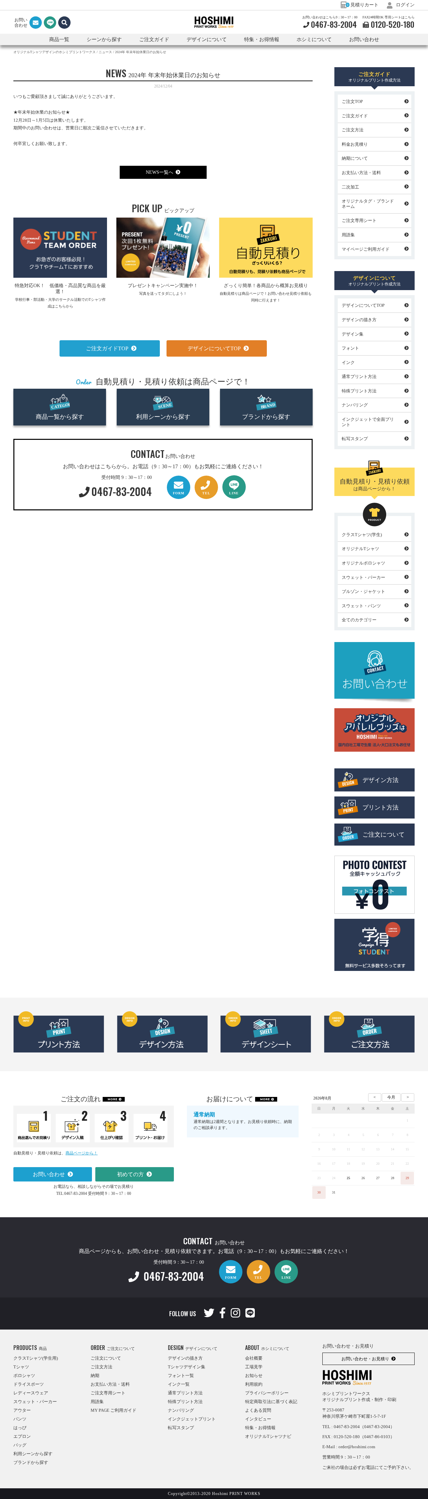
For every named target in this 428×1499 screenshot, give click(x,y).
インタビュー (258, 1418)
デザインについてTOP (214, 348)
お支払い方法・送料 (361, 172)
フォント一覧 (181, 1375)
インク (348, 362)
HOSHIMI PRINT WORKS (214, 22)
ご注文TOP (352, 101)
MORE (112, 1099)
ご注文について (383, 834)
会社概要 (253, 1358)
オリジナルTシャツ (360, 548)
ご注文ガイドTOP (107, 348)
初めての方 (130, 1174)
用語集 (348, 234)
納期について (355, 158)
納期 (95, 1375)
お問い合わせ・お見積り (365, 1358)
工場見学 (253, 1366)
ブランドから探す (266, 416)
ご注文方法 (352, 129)
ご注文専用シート (359, 220)
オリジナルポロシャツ (363, 563)
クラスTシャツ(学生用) (35, 1358)
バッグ (19, 1445)
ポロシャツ (24, 1375)
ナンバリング (355, 404)
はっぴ (19, 1427)
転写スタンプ (355, 438)
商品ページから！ (82, 1153)
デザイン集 (352, 334)
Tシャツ (21, 1366)
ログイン (405, 4)
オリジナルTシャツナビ (268, 1436)
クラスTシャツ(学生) (362, 534)
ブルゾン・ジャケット (363, 591)
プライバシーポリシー (267, 1392)
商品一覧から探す (60, 416)
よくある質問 (258, 1410)
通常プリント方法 (359, 376)
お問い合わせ (364, 39)
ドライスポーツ (28, 1384)
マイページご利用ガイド (366, 249)
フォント (350, 348)
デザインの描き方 (359, 319)
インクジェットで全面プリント (368, 422)
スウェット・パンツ (361, 605)
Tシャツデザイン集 (186, 1366)
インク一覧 (179, 1384)
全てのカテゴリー (359, 619)
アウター (22, 1410)
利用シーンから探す (163, 416)
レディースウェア (30, 1392)
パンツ (19, 1418)
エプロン (22, 1436)
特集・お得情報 (260, 1427)
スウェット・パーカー (363, 577)
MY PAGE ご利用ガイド (113, 1410)
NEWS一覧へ (159, 172)
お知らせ (253, 1375)
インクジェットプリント (192, 1418)
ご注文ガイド (355, 115)
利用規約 (253, 1384)
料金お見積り (355, 144)
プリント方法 (380, 807)
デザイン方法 (380, 780)
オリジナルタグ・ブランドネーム (368, 204)
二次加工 (350, 187)
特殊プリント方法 (359, 390)
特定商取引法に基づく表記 (271, 1401)
